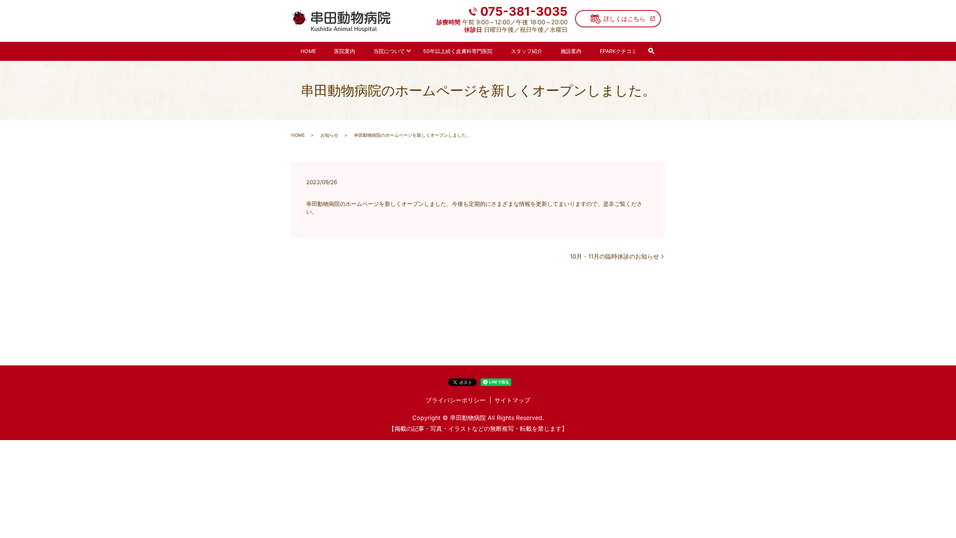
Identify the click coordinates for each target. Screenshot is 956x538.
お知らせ (329, 135)
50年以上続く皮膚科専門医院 (458, 51)
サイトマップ (512, 400)
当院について (389, 51)
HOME (308, 51)
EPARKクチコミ (618, 51)
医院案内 (344, 51)
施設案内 (571, 51)
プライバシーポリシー (455, 400)
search (651, 51)
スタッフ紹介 (526, 51)
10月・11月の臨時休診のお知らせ (614, 256)
